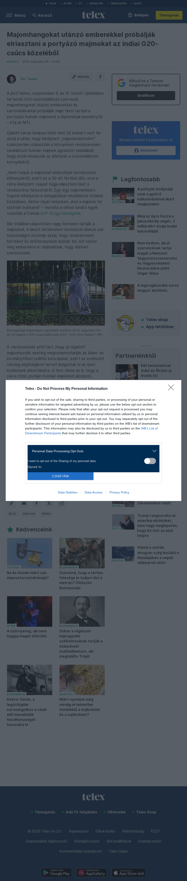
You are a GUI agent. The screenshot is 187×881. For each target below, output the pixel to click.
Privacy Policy (119, 492)
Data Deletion (68, 492)
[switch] (150, 461)
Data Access (93, 492)
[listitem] (92, 451)
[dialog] (93, 440)
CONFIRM (60, 476)
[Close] (172, 389)
